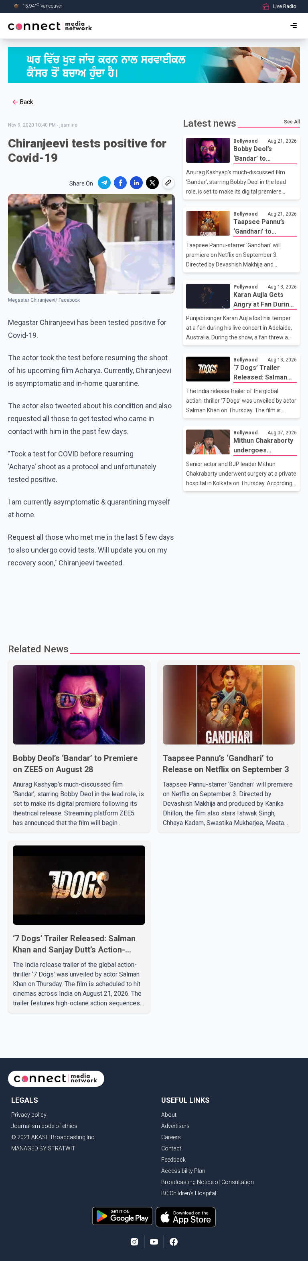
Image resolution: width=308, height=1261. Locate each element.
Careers (171, 1137)
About (168, 1115)
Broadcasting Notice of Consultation (207, 1182)
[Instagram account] (134, 1241)
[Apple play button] (186, 1217)
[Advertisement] (154, 607)
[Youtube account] (154, 1241)
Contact (171, 1148)
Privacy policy (29, 1115)
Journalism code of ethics (44, 1126)
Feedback (173, 1159)
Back (26, 102)
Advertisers (175, 1126)
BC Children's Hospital (188, 1193)
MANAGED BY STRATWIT (43, 1148)
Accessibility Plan (183, 1171)
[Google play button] (122, 1217)
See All (292, 122)
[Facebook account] (173, 1241)
